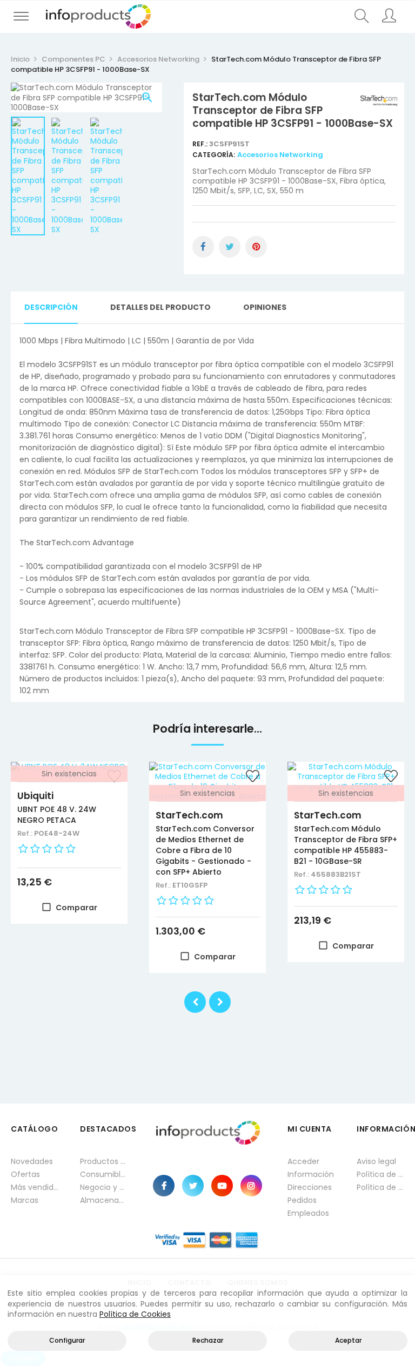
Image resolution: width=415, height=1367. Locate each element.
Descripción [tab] (51, 307)
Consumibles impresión (104, 1174)
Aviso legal (376, 1161)
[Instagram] (251, 1185)
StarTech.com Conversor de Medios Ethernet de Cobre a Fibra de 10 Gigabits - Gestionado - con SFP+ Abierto (205, 850)
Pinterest (256, 247)
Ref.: (200, 143)
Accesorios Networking (280, 155)
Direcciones (309, 1187)
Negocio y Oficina (104, 1187)
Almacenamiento (104, 1200)
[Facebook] (164, 1185)
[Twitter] (193, 1185)
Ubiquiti (35, 795)
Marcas (24, 1200)
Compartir (203, 247)
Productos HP (104, 1161)
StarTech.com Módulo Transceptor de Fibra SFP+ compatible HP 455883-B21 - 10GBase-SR (345, 845)
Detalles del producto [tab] (160, 307)
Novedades (32, 1161)
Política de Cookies (135, 1314)
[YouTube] (222, 1185)
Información (310, 1174)
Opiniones (264, 307)
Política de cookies (380, 1187)
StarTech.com (189, 815)
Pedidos (302, 1200)
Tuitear (229, 247)
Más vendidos (34, 1187)
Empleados (308, 1213)
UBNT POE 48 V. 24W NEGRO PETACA (56, 814)
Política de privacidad (380, 1174)
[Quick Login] (389, 17)
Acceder (303, 1161)
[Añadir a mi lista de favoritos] (252, 777)
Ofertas (25, 1174)
